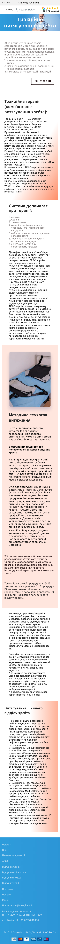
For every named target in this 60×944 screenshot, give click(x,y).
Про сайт (7, 894)
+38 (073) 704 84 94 (28, 2)
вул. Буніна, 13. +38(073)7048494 (20, 920)
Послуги (6, 844)
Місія (5, 900)
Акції (5, 861)
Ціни (4, 850)
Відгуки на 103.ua (11, 877)
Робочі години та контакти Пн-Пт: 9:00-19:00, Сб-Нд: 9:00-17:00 (22, 913)
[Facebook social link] (47, 2)
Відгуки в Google (11, 867)
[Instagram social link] (51, 2)
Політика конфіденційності (17, 905)
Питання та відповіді (13, 855)
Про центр (7, 889)
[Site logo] (27, 9)
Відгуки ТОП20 (10, 883)
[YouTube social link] (55, 2)
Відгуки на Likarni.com (14, 872)
